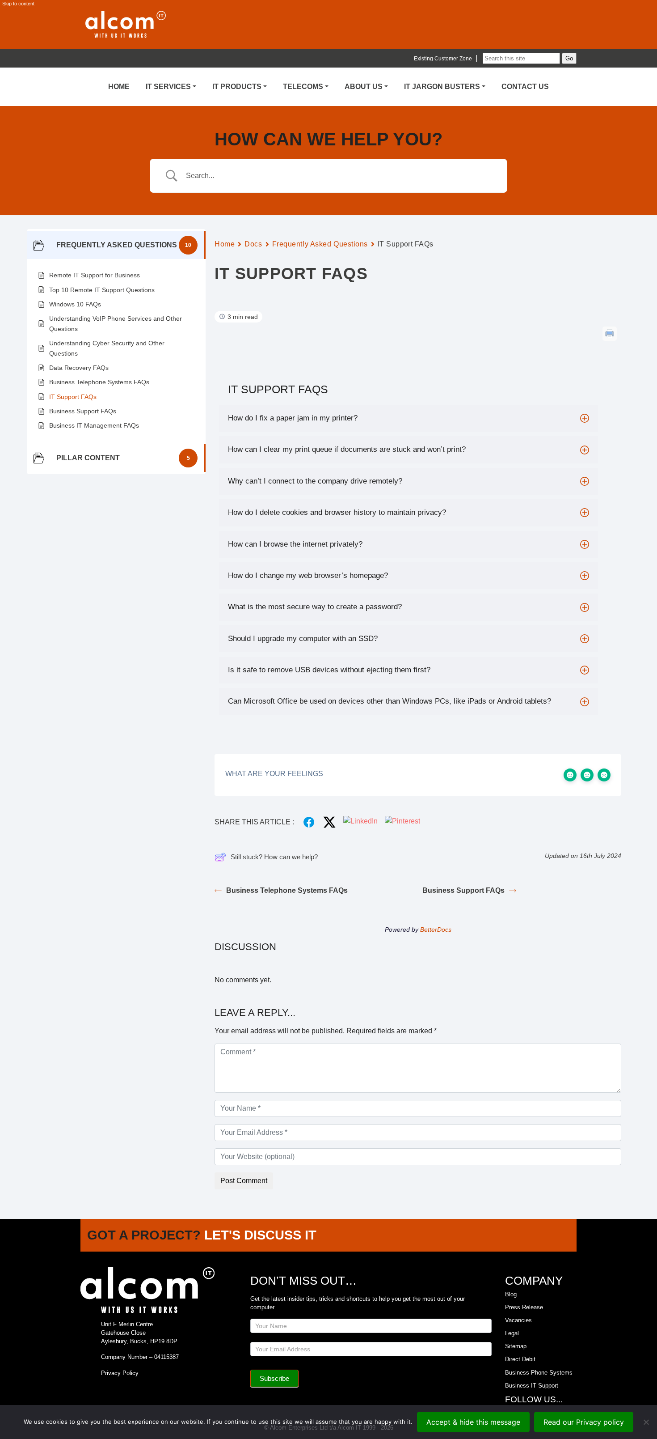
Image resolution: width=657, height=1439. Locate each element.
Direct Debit (520, 1359)
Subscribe (274, 1378)
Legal (512, 1333)
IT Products (236, 86)
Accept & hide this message (473, 1422)
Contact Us (525, 86)
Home (119, 86)
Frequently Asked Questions (320, 244)
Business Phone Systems (539, 1372)
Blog (511, 1294)
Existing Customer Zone (443, 58)
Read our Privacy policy (583, 1422)
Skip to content (18, 3)
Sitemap (515, 1346)
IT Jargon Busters (442, 86)
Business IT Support (531, 1385)
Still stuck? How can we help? (274, 857)
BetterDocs (435, 929)
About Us (364, 86)
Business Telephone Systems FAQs (287, 890)
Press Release (524, 1307)
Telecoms (303, 86)
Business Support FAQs (463, 890)
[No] (645, 1422)
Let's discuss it (260, 1235)
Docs (253, 244)
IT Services (168, 86)
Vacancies (518, 1320)
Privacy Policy (120, 1373)
